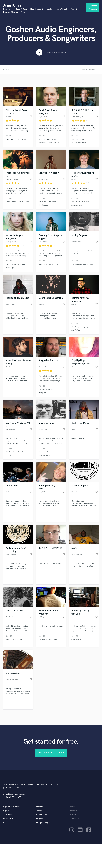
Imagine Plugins (10, 12)
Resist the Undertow (20, 452)
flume (40, 264)
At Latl (85, 264)
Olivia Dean (85, 202)
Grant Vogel (10, 268)
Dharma (15, 640)
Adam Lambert (76, 205)
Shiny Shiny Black (45, 455)
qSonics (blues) (76, 640)
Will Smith (24, 139)
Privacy (72, 815)
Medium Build (54, 143)
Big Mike (8, 640)
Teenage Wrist (11, 202)
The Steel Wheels (45, 452)
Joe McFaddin (76, 330)
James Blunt (43, 202)
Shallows (20, 202)
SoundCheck (61, 9)
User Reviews (9, 819)
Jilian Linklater (11, 264)
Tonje (53, 389)
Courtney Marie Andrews (47, 139)
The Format (80, 139)
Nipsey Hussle (48, 264)
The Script (52, 202)
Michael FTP (43, 640)
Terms (72, 807)
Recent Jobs (21, 9)
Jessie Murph (43, 143)
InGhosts (9, 455)
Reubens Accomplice (78, 143)
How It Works (36, 9)
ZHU (56, 264)
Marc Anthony (15, 139)
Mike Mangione (76, 264)
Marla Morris (21, 264)
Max (7, 139)
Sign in (24, 12)
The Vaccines (43, 205)
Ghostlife (9, 452)
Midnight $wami (44, 389)
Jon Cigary (83, 327)
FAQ (5, 823)
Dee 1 (21, 640)
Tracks (49, 9)
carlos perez (52, 640)
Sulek (91, 264)
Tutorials (73, 811)
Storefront (40, 807)
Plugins (73, 9)
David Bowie (75, 202)
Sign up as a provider (12, 807)
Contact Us (74, 819)
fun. (72, 139)
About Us (7, 815)
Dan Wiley (74, 327)
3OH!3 (26, 202)
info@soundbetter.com (14, 794)
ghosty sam (42, 393)
